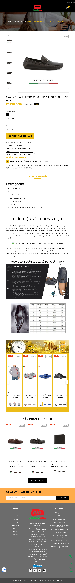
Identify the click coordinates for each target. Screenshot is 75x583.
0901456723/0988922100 (24, 161)
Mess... (71, 571)
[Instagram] (44, 570)
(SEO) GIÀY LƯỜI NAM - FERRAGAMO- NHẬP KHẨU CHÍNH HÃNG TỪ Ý (15, 464)
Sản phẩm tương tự (37, 419)
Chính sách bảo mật (59, 516)
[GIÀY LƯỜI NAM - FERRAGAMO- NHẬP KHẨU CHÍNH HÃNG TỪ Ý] (37, 441)
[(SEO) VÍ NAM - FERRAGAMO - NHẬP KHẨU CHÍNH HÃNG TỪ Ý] (59, 441)
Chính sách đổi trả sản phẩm (59, 529)
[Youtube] (39, 570)
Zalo (71, 565)
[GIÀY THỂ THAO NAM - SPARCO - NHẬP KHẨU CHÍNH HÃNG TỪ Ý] (30, 372)
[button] (67, 382)
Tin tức (15, 519)
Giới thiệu (16, 516)
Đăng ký (62, 498)
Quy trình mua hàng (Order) (59, 540)
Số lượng (8, 126)
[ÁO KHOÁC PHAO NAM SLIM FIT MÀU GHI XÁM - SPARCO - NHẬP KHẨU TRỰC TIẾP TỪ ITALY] (14, 372)
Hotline (71, 559)
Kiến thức (15, 522)
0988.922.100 (40, 544)
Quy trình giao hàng (59, 532)
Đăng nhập (15, 525)
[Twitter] (35, 570)
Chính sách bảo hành (59, 519)
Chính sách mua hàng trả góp (59, 543)
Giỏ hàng (15, 531)
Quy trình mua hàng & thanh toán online (59, 536)
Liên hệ (15, 534)
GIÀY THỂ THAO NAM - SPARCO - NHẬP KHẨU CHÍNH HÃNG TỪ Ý (29, 395)
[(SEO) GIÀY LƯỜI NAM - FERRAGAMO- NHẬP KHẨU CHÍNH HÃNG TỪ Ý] (15, 441)
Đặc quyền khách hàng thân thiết (59, 547)
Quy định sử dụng (59, 522)
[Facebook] (30, 570)
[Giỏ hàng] (67, 8)
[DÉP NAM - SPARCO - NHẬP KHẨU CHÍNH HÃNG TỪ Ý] (45, 372)
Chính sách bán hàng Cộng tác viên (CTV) (59, 525)
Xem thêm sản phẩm (38, 480)
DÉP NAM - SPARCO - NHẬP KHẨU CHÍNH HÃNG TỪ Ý (45, 395)
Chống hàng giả (59, 513)
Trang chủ (15, 513)
